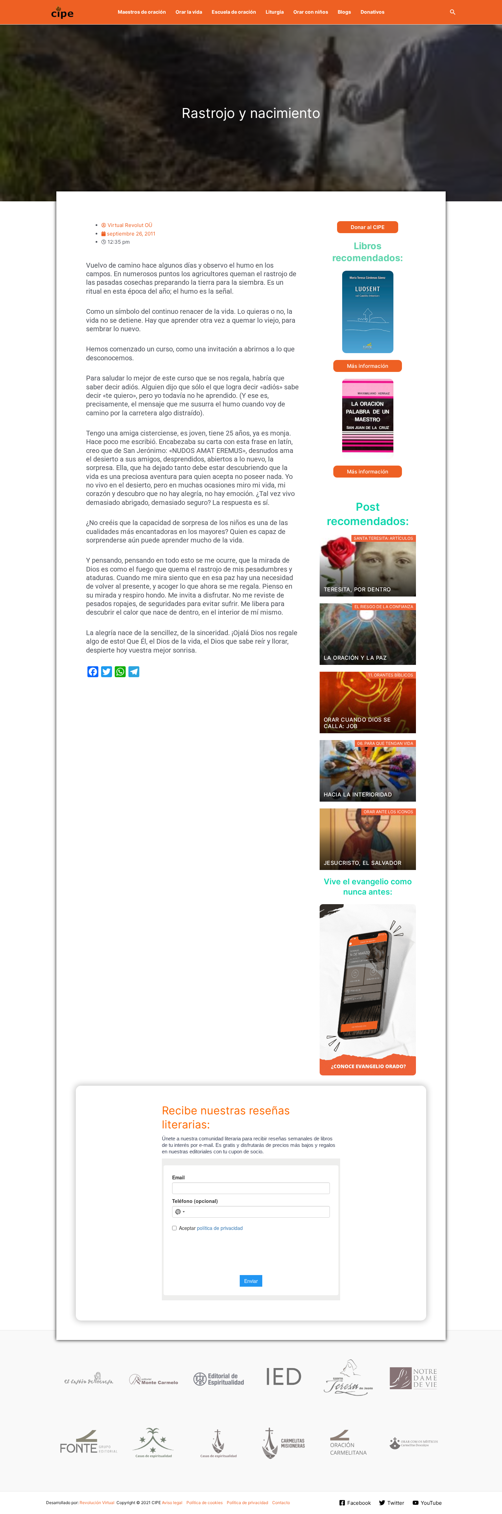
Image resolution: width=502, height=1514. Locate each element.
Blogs (344, 12)
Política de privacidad (247, 1502)
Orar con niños (310, 12)
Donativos (373, 12)
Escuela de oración (234, 12)
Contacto (281, 1502)
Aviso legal (172, 1502)
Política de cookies (204, 1502)
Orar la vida (189, 12)
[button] (453, 12)
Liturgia (275, 12)
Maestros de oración (142, 12)
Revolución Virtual (97, 1502)
